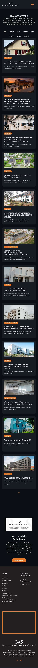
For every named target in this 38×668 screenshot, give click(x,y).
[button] (32, 4)
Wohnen (26, 36)
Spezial (19, 36)
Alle (5, 31)
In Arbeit (11, 36)
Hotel (32, 31)
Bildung (12, 31)
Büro (18, 31)
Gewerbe (25, 31)
